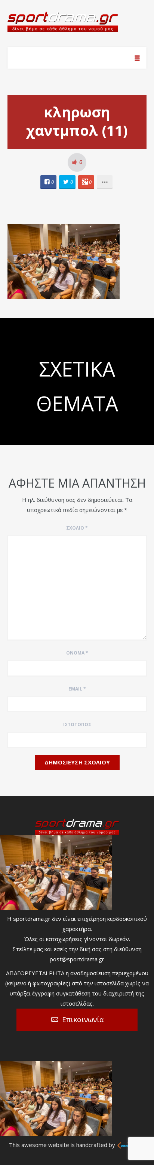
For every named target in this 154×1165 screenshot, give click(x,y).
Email (77, 689)
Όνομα (77, 653)
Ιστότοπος (77, 724)
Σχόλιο (77, 528)
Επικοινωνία (83, 1019)
